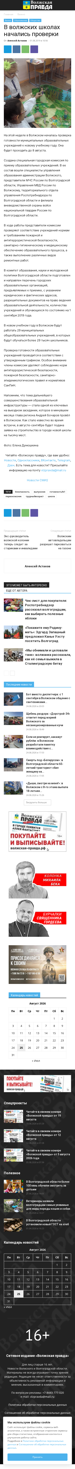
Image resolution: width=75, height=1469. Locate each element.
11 (21, 1033)
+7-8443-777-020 (53, 1392)
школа (51, 496)
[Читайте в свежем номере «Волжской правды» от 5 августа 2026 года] (13, 1155)
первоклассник (14, 496)
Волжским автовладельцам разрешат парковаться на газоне (55, 542)
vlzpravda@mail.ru (53, 470)
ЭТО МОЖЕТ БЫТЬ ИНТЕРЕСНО (26, 585)
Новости (10, 460)
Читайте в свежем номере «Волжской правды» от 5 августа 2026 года (48, 1154)
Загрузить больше (36, 802)
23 (62, 1040)
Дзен (11, 465)
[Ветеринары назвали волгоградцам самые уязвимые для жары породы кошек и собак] (13, 1205)
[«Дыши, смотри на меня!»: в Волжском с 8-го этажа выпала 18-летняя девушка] (13, 788)
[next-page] (12, 673)
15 (54, 1033)
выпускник (39, 491)
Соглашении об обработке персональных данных (37, 1413)
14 (46, 1033)
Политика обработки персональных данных (37, 1405)
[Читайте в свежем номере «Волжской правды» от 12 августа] (13, 1135)
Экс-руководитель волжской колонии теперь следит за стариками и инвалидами (21, 542)
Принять (37, 1457)
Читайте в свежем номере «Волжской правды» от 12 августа (43, 1135)
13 (37, 1033)
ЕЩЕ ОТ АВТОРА (16, 590)
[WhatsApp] (25, 49)
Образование (20, 20)
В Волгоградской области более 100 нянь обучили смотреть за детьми (47, 1185)
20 (37, 1040)
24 (13, 1047)
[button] (6, 5)
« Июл (36, 1061)
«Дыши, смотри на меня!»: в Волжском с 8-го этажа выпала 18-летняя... (47, 787)
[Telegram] (8, 49)
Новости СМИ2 (37, 480)
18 (21, 1040)
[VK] (16, 49)
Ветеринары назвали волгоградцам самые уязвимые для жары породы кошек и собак (48, 1205)
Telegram (63, 460)
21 (46, 1040)
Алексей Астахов (17, 40)
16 (62, 1033)
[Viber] (34, 49)
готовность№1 (57, 491)
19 (29, 1040)
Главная (8, 14)
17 (13, 1040)
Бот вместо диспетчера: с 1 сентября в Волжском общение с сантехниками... (48, 698)
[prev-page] (6, 673)
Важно (21, 14)
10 (13, 1033)
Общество (35, 20)
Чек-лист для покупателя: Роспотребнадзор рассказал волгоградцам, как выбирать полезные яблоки (46, 609)
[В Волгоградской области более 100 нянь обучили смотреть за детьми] (13, 1186)
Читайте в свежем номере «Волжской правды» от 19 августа (43, 1115)
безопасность (22, 491)
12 (29, 1033)
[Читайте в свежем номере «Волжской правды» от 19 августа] (13, 1116)
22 (54, 1040)
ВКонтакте (48, 460)
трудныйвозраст (35, 496)
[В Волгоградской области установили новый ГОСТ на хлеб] (13, 1225)
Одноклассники (28, 460)
